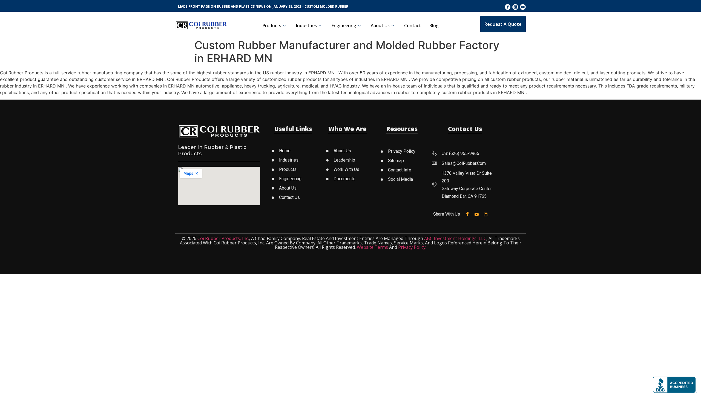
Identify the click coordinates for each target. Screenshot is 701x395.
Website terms (372, 247)
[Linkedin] (515, 7)
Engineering (343, 25)
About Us (380, 25)
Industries (306, 25)
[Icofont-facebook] (508, 7)
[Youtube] (523, 7)
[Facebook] (469, 214)
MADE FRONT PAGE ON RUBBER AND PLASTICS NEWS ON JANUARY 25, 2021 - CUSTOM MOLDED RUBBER (263, 6)
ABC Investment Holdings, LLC (455, 238)
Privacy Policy (412, 247)
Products (271, 25)
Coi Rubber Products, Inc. (223, 238)
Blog (434, 25)
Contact (412, 25)
